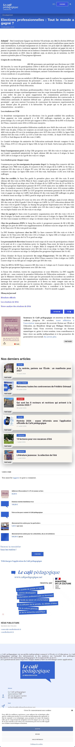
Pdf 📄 (69, 311)
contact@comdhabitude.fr (11, 629)
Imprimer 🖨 (56, 311)
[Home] (11, 13)
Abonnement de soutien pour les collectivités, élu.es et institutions (33, 534)
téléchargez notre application (60, 659)
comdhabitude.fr (7, 632)
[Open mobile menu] (54, 4)
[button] (72, 710)
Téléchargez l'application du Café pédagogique (21, 561)
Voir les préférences (37, 739)
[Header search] (70, 4)
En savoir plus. (50, 337)
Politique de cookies (36, 744)
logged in (16, 478)
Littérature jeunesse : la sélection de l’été (37, 455)
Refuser (37, 734)
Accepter (37, 728)
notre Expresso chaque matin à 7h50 (30, 659)
